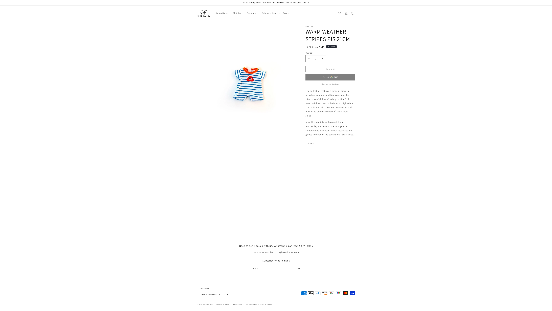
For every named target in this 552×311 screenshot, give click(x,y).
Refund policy (238, 304)
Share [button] (311, 143)
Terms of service (266, 304)
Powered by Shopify (223, 304)
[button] (238, 13)
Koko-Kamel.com (209, 304)
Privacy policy (251, 304)
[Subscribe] (298, 268)
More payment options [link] (330, 84)
